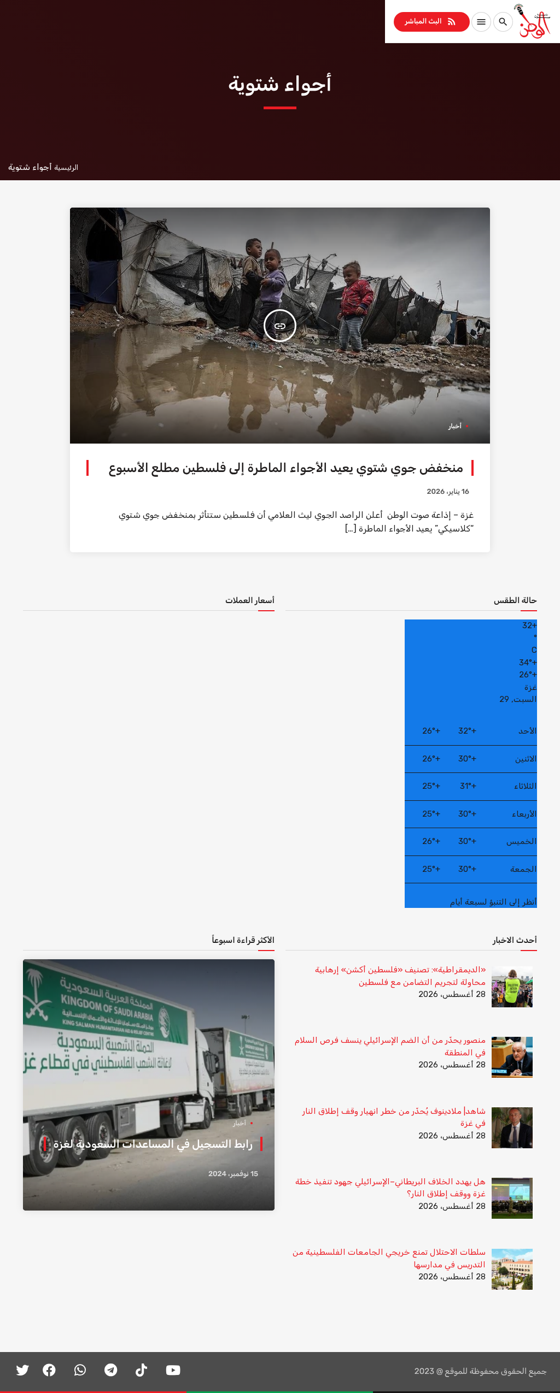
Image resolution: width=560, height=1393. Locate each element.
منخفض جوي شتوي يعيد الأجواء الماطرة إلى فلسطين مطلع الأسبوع (286, 467)
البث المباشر (431, 21)
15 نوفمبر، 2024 (233, 1174)
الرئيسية (66, 167)
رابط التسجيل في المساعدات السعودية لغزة (153, 1143)
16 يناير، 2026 (448, 492)
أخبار (455, 426)
